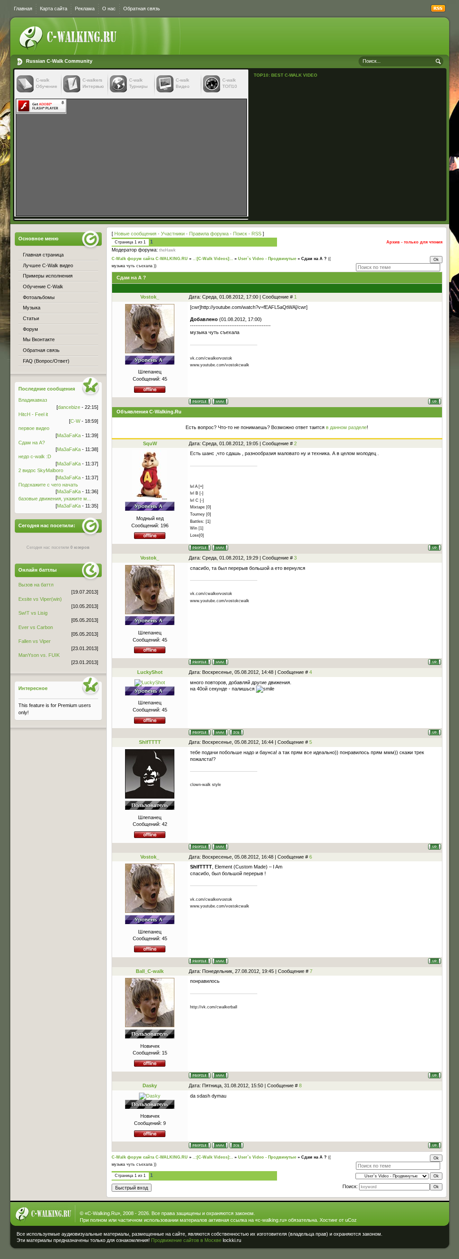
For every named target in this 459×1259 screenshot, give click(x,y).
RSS (256, 233)
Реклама (85, 8)
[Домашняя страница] (220, 401)
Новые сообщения (135, 233)
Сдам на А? (31, 442)
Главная (23, 8)
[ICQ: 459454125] (236, 1145)
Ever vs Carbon (35, 627)
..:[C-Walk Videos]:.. (213, 258)
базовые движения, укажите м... (54, 498)
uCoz (351, 1220)
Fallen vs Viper (34, 641)
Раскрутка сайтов (415, 1238)
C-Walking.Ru (102, 1213)
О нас (109, 8)
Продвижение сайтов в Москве (186, 1240)
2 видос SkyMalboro (40, 470)
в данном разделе (346, 427)
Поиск (240, 233)
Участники (173, 233)
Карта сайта (53, 8)
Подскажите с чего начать (48, 484)
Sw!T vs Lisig (33, 613)
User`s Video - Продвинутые (267, 258)
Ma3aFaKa (69, 435)
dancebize (69, 407)
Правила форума (209, 233)
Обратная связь (141, 8)
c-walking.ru (271, 1220)
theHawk (167, 250)
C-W (75, 421)
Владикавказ (32, 400)
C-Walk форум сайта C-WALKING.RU (150, 258)
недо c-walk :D (34, 456)
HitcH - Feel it (33, 414)
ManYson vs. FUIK (39, 655)
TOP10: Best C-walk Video (285, 75)
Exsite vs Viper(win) (40, 599)
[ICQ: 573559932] (236, 732)
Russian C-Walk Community (59, 61)
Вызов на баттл (35, 584)
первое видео (33, 428)
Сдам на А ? (314, 258)
